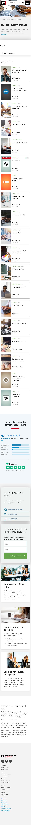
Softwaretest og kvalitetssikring (12, 19)
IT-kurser (2, 45)
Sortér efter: (6, 61)
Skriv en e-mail (12, 514)
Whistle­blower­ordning (6, 808)
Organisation (4, 802)
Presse (3, 806)
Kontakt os (4, 798)
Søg (23, 3)
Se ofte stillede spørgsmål (15, 509)
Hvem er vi (4, 800)
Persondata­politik (5, 810)
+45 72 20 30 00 (12, 519)
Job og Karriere (5, 804)
